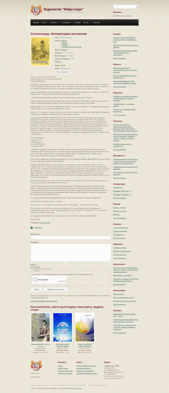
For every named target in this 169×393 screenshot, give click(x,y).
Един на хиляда (118, 294)
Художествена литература (72, 47)
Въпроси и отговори (65, 373)
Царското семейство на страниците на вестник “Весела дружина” (125, 70)
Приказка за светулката (122, 251)
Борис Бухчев (45, 223)
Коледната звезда (119, 248)
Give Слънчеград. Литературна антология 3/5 (35, 267)
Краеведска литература (85, 371)
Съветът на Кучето (120, 228)
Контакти (96, 22)
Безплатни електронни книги (86, 373)
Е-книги (53, 23)
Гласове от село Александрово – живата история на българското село (125, 40)
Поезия (64, 41)
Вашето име (34, 234)
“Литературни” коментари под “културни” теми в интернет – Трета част (124, 327)
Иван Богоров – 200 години (122, 275)
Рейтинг (33, 265)
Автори (78, 22)
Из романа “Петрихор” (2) (122, 194)
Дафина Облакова (85, 346)
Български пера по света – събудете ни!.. (122, 145)
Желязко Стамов (63, 346)
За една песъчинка (119, 255)
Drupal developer (76, 388)
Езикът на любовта (85, 344)
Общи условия (63, 368)
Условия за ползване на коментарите (43, 301)
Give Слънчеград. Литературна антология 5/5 (39, 267)
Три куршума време (120, 231)
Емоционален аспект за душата (124, 301)
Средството (117, 188)
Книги (43, 23)
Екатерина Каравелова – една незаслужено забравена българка (124, 82)
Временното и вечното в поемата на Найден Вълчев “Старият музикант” (125, 98)
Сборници (65, 45)
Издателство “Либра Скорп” (64, 9)
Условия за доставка (65, 371)
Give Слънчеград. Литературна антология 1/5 (31, 267)
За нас (85, 23)
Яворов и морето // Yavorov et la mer (40, 345)
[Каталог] (36, 10)
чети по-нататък (119, 58)
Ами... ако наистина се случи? (123, 297)
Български (63, 50)
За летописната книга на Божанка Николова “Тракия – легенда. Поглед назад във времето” (125, 270)
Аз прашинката (118, 235)
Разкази (64, 43)
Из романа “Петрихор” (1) (122, 191)
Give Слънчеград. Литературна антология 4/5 (37, 267)
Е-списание (65, 23)
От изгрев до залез (62, 344)
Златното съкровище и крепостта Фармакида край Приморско (125, 280)
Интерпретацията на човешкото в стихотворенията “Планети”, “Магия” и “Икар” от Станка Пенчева (125, 137)
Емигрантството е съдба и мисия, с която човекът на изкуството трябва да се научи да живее (125, 161)
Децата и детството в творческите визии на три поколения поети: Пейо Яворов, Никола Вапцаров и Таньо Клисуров (125, 128)
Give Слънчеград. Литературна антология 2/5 (33, 267)
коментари (38, 228)
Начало (36, 22)
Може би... (116, 214)
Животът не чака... (120, 211)
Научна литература (83, 368)
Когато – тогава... (119, 208)
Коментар (34, 242)
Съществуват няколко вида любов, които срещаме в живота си (125, 321)
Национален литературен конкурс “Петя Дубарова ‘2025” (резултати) (125, 53)
